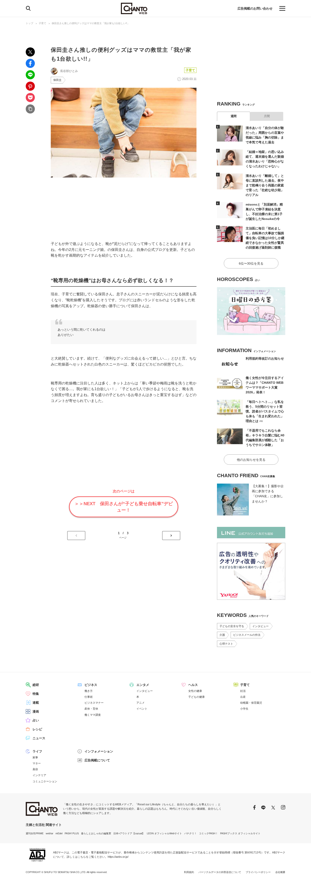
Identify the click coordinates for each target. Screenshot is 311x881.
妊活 (243, 691)
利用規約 (189, 872)
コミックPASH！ (208, 833)
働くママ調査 (92, 714)
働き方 (88, 691)
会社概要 (280, 872)
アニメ (140, 702)
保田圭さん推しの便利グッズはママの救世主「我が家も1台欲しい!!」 (91, 23)
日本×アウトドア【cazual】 (129, 833)
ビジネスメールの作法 (246, 634)
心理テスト (226, 643)
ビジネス (90, 685)
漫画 (36, 711)
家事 (35, 757)
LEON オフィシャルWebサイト (164, 833)
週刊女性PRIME (34, 833)
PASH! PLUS (72, 833)
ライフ (37, 751)
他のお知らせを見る (251, 459)
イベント (141, 708)
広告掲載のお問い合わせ (255, 8)
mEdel (59, 833)
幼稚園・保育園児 (251, 702)
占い (36, 720)
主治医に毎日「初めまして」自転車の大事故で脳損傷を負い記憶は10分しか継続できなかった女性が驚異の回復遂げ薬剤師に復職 (265, 238)
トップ (29, 23)
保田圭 (57, 80)
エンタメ (142, 685)
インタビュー (260, 626)
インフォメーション (98, 751)
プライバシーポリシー (258, 872)
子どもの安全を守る (231, 626)
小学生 (244, 708)
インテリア (39, 775)
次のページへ (171, 535)
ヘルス (193, 685)
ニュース (39, 738)
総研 (36, 685)
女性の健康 (195, 691)
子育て (42, 23)
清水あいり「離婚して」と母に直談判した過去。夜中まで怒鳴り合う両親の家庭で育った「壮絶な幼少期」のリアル (265, 185)
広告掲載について (97, 760)
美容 (35, 769)
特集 (36, 694)
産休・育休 (91, 708)
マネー (37, 763)
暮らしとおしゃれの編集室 (96, 833)
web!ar (49, 833)
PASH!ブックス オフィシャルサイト (240, 833)
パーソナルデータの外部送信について (220, 872)
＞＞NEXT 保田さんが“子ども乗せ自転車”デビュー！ (123, 507)
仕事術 (88, 696)
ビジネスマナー (94, 702)
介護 (222, 634)
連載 (36, 702)
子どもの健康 (196, 696)
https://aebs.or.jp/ (118, 856)
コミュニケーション (45, 781)
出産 (243, 696)
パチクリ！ (190, 833)
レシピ (37, 729)
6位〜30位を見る (251, 263)
